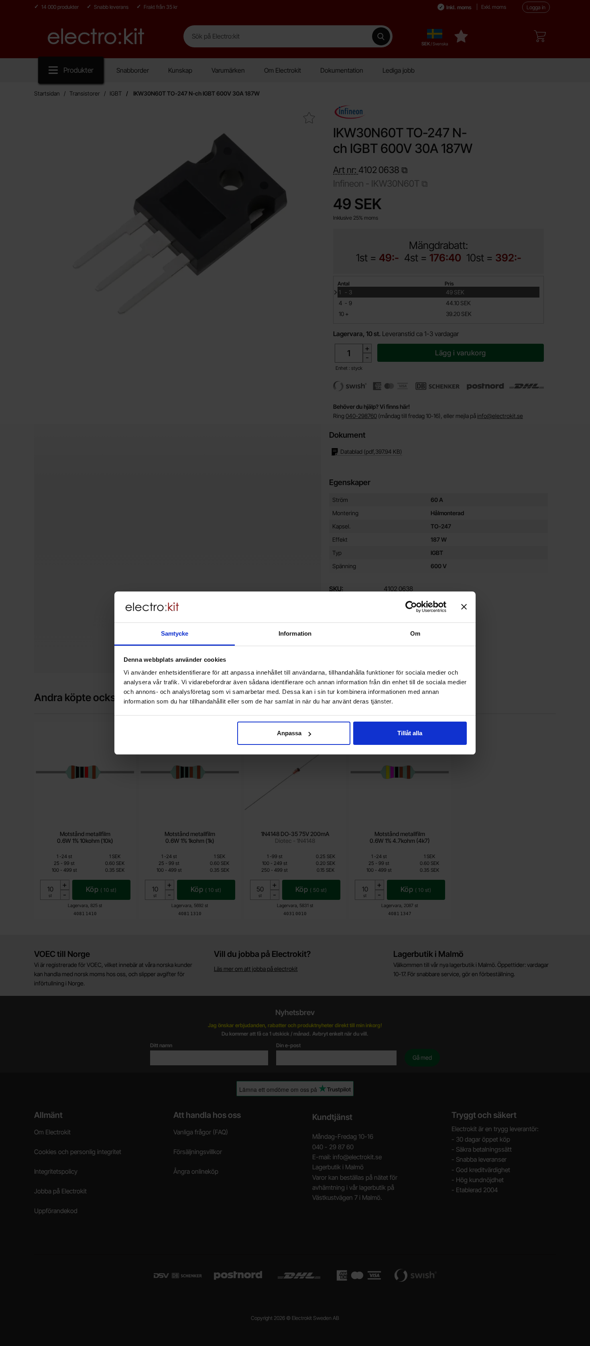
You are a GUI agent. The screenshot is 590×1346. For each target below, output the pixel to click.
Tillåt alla (409, 733)
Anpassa (289, 733)
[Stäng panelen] (464, 607)
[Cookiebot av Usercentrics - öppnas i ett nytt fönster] (411, 607)
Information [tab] (295, 633)
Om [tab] (415, 633)
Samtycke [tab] (175, 633)
